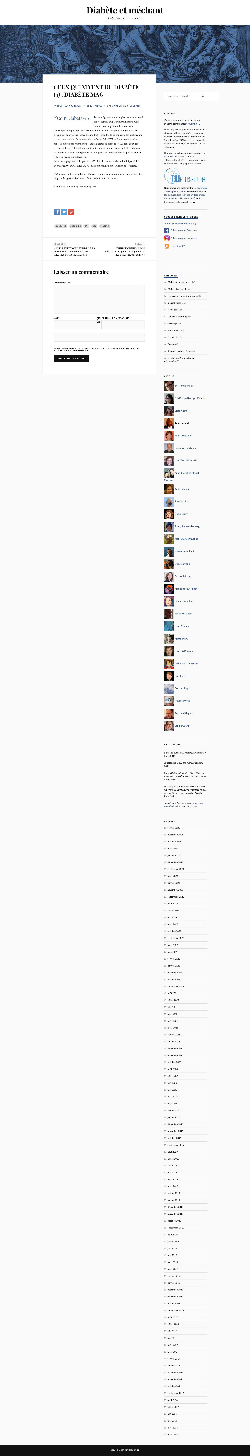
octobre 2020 (174, 1062)
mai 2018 (172, 1255)
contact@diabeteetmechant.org (180, 223)
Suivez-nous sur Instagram (184, 237)
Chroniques (173, 323)
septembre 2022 (176, 938)
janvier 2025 (174, 855)
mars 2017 (173, 1351)
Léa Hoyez (180, 676)
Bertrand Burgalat (70, 106)
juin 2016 (172, 1413)
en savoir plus (191, 123)
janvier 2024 (174, 882)
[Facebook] (57, 212)
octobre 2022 (174, 931)
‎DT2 (94, 226)
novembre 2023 (175, 889)
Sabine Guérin (182, 726)
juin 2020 (172, 1082)
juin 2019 (172, 1165)
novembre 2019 (175, 1131)
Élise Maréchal (182, 501)
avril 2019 (173, 1179)
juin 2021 (172, 1006)
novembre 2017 (175, 1296)
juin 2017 (172, 1331)
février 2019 (174, 1193)
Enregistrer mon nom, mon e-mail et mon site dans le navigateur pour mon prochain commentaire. (96, 349)
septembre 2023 (176, 896)
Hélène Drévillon (183, 601)
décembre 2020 (175, 1048)
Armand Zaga (182, 688)
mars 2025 (173, 848)
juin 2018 (172, 1248)
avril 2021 (173, 1020)
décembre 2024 (175, 862)
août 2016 (173, 1400)
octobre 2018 (174, 1220)
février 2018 (174, 1275)
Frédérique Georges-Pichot (189, 398)
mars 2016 (173, 1434)
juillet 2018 (173, 1241)
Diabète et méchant (125, 9)
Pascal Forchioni (183, 613)
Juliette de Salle (182, 435)
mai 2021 (172, 1013)
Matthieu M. (181, 638)
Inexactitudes (174, 302)
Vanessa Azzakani (184, 551)
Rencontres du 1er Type (179, 351)
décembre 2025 (175, 834)
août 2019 (173, 1151)
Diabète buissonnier (178, 289)
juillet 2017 (173, 1324)
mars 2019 (173, 1186)
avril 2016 (173, 1427)
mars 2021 (173, 1027)
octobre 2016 (174, 1386)
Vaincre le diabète (177, 316)
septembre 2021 (176, 986)
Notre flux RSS (178, 246)
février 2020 (174, 1110)
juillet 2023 (173, 910)
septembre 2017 (176, 1310)
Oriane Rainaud (183, 576)
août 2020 (173, 1069)
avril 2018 (173, 1262)
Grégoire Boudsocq (185, 448)
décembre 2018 (175, 1206)
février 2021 (174, 1034)
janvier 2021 (174, 1041)
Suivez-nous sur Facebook (184, 230)
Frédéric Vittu (182, 700)
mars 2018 (173, 1269)
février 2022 (174, 958)
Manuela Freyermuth (186, 588)
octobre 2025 (174, 841)
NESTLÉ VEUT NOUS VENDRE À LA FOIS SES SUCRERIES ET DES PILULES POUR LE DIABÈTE (74, 251)
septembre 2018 (176, 1227)
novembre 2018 (175, 1213)
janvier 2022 (174, 965)
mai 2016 (172, 1420)
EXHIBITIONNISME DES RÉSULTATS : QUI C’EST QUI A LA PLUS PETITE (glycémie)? (125, 251)
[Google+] (71, 212)
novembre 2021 (175, 972)
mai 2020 (172, 1089)
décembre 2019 (175, 1124)
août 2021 (173, 993)
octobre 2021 (174, 979)
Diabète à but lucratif (126, 106)
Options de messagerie (115, 318)
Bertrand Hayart (184, 713)
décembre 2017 (175, 1289)
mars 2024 (173, 876)
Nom (57, 318)
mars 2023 (173, 924)
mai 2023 (172, 917)
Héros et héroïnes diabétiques (183, 295)
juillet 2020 (173, 1076)
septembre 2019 (176, 1144)
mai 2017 (172, 1338)
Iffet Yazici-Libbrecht (186, 460)
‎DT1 (87, 226)
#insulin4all (196, 163)
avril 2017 (173, 1344)
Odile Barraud (182, 563)
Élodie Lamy (181, 514)
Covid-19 (172, 337)
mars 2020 (173, 1103)
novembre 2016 (175, 1379)
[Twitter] (64, 212)
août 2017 (173, 1317)
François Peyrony (184, 651)
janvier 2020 (174, 1117)
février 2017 (174, 1358)
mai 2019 (172, 1172)
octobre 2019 (174, 1138)
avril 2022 (173, 944)
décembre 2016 (175, 1372)
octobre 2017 (174, 1303)
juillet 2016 (173, 1406)
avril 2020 (173, 1096)
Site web (98, 321)
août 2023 (173, 903)
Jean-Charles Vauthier (186, 539)
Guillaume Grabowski (186, 663)
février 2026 (174, 827)
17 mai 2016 (96, 106)
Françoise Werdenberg (187, 526)
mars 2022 (173, 951)
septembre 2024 (176, 869)
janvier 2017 (174, 1365)
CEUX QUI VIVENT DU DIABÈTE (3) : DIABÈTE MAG (96, 90)
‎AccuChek (75, 226)
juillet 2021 (173, 1000)
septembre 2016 (176, 1393)
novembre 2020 (175, 1055)
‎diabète (104, 226)
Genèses (172, 344)
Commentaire (62, 283)
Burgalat (61, 226)
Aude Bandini (182, 489)
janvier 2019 (174, 1200)
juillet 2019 (173, 1158)
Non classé (173, 309)
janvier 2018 (174, 1282)
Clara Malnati (182, 410)
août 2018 (173, 1234)
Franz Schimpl (182, 626)
